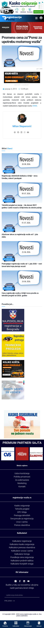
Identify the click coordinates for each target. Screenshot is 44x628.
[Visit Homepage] (12, 18)
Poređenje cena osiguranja (22, 557)
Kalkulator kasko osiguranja (22, 544)
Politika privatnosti (22, 476)
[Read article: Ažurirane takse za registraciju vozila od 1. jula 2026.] (22, 222)
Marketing (22, 483)
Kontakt (22, 486)
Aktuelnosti (8, 171)
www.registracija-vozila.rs (29, 614)
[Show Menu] (36, 18)
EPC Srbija (22, 512)
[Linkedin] (24, 580)
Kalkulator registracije (22, 541)
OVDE (34, 106)
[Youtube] (28, 580)
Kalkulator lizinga (22, 554)
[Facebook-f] (20, 580)
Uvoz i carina (22, 522)
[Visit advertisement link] (22, 7)
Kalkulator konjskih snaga (22, 564)
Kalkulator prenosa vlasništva (22, 547)
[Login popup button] (41, 18)
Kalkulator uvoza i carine (22, 551)
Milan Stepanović (22, 126)
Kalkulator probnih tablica (22, 560)
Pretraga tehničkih (22, 515)
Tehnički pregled (22, 509)
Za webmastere (22, 480)
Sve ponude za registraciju (22, 518)
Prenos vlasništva (22, 525)
